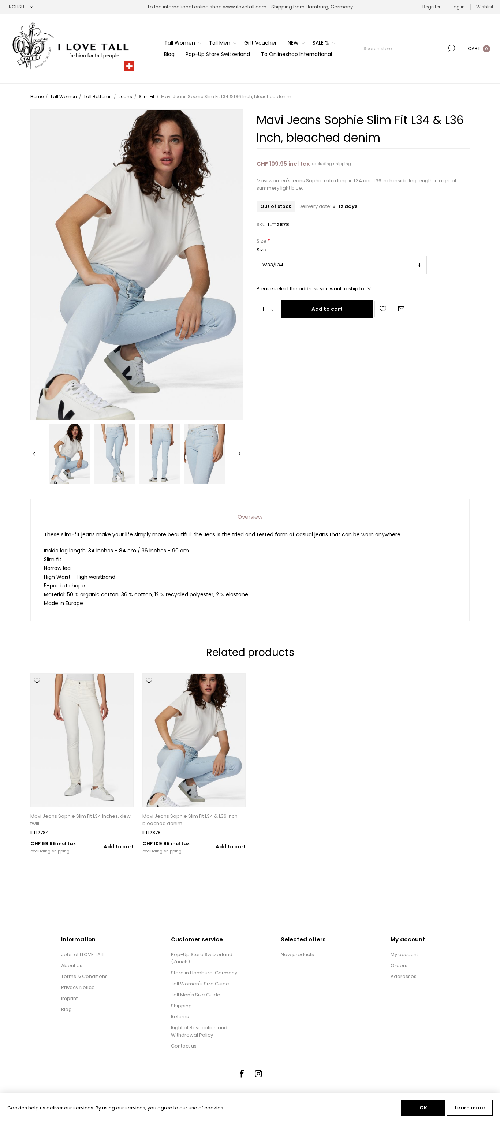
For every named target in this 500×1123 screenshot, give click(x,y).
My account (404, 954)
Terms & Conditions (84, 976)
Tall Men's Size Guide (195, 994)
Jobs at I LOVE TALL (82, 954)
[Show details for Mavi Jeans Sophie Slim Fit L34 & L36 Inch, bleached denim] (194, 740)
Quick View (37, 691)
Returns (180, 1016)
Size (262, 241)
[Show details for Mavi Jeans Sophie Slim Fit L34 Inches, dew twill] (82, 740)
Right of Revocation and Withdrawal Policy (199, 1031)
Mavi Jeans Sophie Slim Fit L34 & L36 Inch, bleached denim (190, 820)
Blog (66, 1009)
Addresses (404, 976)
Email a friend (401, 309)
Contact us (184, 1045)
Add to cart (327, 309)
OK (423, 1107)
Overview (250, 517)
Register (431, 7)
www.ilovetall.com (244, 6)
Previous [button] (36, 454)
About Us (71, 965)
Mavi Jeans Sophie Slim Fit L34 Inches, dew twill (80, 820)
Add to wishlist (382, 309)
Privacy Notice (78, 987)
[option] (69, 454)
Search (451, 48)
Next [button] (238, 454)
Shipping (181, 1005)
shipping (342, 164)
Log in (458, 7)
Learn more (470, 1107)
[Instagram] (258, 1073)
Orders (399, 965)
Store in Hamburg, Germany (204, 972)
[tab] (250, 516)
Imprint (69, 998)
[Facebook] (241, 1073)
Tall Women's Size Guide (200, 983)
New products (297, 954)
